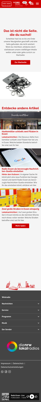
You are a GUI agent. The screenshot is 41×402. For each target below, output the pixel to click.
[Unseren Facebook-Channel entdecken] (6, 371)
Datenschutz (18, 363)
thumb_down (27, 396)
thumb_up (36, 396)
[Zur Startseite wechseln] (6, 4)
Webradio (6, 297)
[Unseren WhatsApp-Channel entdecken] (2, 371)
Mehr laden (20, 226)
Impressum (6, 363)
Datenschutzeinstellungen (12, 367)
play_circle (32, 396)
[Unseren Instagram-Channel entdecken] (9, 371)
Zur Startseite (21, 62)
